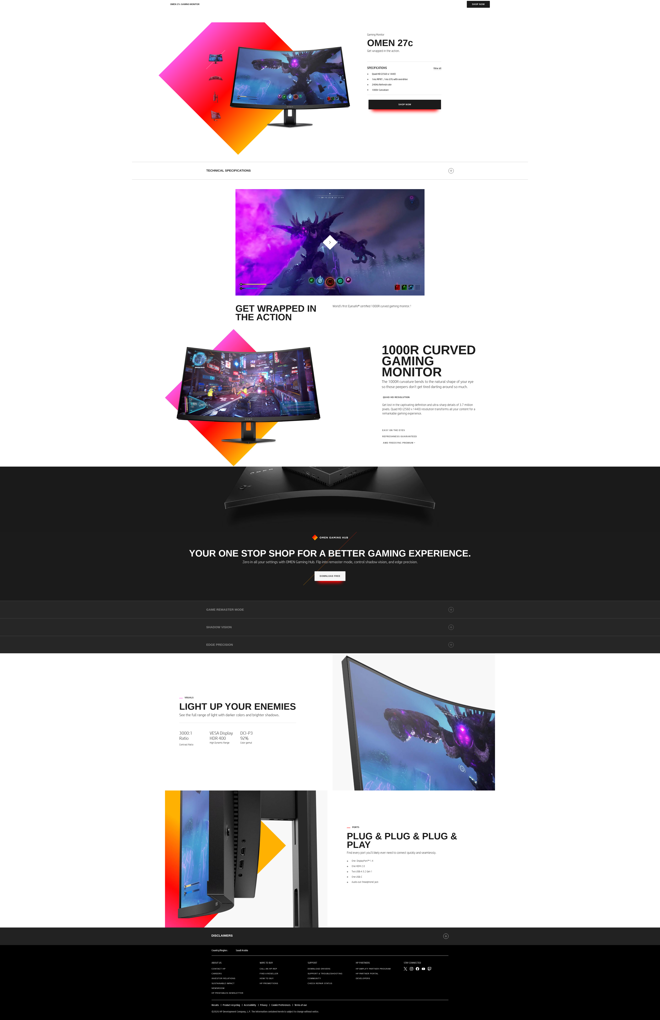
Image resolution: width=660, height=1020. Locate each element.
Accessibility (250, 1005)
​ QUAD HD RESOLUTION (396, 397)
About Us (217, 962)
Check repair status (320, 983)
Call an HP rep (268, 969)
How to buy (267, 978)
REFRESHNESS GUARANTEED (399, 436)
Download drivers (319, 969)
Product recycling (231, 1005)
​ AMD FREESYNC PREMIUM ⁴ (398, 443)
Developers (363, 978)
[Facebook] (417, 968)
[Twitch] (429, 968)
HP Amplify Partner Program (373, 969)
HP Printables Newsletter (227, 993)
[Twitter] (405, 968)
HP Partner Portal (367, 974)
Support (312, 962)
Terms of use (300, 1005)
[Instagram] (411, 968)
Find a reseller (269, 974)
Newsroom (218, 988)
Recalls (215, 1005)
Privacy (263, 1005)
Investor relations (223, 978)
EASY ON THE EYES (393, 430)
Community (314, 978)
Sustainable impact (223, 983)
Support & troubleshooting (325, 974)
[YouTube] (423, 969)
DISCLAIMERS (222, 935)
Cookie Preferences (280, 1005)
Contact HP (219, 969)
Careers (217, 974)
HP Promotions (269, 983)
